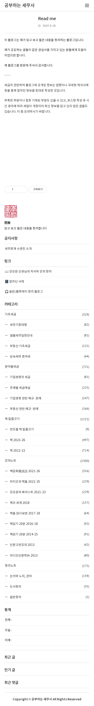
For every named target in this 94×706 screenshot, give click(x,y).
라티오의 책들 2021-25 (49, 481)
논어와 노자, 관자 (49, 576)
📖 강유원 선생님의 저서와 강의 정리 (28, 271)
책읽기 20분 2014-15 (49, 534)
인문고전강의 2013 (49, 545)
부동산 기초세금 (49, 346)
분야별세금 (47, 367)
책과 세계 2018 (49, 503)
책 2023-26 (49, 440)
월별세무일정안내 (49, 335)
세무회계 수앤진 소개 (18, 249)
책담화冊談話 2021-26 (49, 471)
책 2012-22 (49, 450)
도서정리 (49, 586)
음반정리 (49, 597)
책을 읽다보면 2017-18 (49, 513)
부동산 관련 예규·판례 (49, 409)
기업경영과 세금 (49, 377)
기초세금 (47, 314)
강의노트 (47, 461)
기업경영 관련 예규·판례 (49, 398)
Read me (47, 18)
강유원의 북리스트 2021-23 (49, 492)
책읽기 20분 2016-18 (49, 524)
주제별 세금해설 (49, 388)
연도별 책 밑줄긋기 (49, 429)
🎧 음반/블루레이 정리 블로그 (24, 292)
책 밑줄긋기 (47, 419)
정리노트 (47, 566)
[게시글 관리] (23, 189)
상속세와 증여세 (49, 356)
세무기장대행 (49, 325)
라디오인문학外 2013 (49, 555)
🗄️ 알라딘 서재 (14, 281)
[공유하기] (17, 189)
